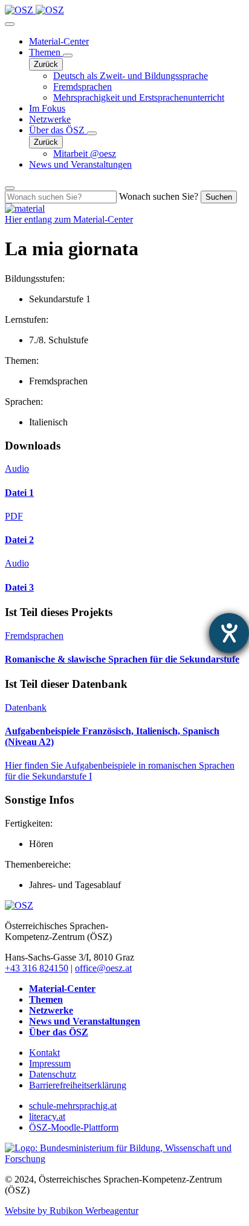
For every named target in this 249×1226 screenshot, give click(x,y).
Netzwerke (50, 119)
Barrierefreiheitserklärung (77, 1085)
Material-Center (59, 41)
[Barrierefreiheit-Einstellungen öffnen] (229, 633)
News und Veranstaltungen (80, 164)
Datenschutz (52, 1074)
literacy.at (47, 1116)
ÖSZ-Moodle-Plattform (73, 1127)
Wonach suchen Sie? (158, 196)
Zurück (46, 64)
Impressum (50, 1063)
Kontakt (44, 1052)
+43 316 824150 (36, 968)
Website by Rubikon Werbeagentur (71, 1210)
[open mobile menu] (10, 24)
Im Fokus (47, 108)
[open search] (10, 188)
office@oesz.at (103, 968)
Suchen (218, 197)
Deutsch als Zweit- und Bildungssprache (130, 76)
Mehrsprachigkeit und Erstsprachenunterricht (138, 97)
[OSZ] (19, 905)
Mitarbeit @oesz (84, 153)
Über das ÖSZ (58, 130)
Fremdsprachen (82, 86)
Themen (46, 52)
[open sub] (68, 55)
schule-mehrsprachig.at (73, 1106)
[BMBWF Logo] (124, 1159)
